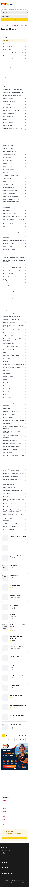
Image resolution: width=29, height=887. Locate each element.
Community (4, 862)
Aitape (4, 800)
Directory (8, 25)
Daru (4, 824)
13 (20, 739)
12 (16, 739)
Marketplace (5, 857)
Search (14, 19)
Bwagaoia (5, 822)
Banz (4, 814)
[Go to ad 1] (14, 768)
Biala (4, 816)
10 (8, 739)
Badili (4, 808)
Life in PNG (4, 868)
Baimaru (5, 811)
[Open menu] (26, 4)
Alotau (4, 803)
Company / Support (7, 873)
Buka (4, 819)
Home (2, 25)
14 (24, 739)
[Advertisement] (14, 778)
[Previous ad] (3, 756)
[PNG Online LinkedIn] (4, 853)
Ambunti (5, 805)
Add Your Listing (14, 838)
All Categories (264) (8, 40)
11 (12, 739)
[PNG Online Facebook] (2, 853)
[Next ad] (26, 756)
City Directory (15, 25)
